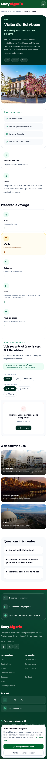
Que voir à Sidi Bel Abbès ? (21, 550)
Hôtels (3, 668)
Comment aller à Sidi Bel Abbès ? (22, 573)
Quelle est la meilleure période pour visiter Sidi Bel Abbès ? (22, 561)
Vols (2, 660)
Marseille (28, 379)
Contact (28, 677)
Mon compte (30, 668)
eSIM (3, 681)
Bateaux (4, 677)
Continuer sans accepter (23, 753)
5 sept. (11, 388)
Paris (8, 379)
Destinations (15, 12)
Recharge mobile (8, 685)
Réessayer (25, 428)
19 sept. (11, 394)
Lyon (17, 379)
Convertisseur (30, 664)
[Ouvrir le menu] (43, 3)
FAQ (26, 672)
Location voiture (8, 672)
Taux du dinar (30, 660)
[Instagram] (10, 646)
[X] (16, 646)
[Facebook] (3, 646)
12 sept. (25, 388)
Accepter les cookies (25, 746)
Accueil (4, 12)
